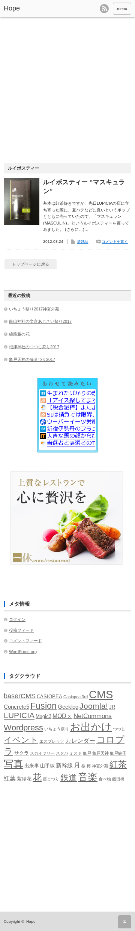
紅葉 (10, 778)
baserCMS (20, 696)
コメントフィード (25, 640)
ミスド (75, 753)
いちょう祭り (56, 729)
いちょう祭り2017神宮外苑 (34, 309)
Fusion (43, 706)
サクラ (21, 753)
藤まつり (51, 779)
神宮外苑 (100, 766)
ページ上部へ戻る (124, 921)
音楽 (88, 777)
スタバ (62, 753)
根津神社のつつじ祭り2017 (34, 346)
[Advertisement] (67, 92)
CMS (101, 694)
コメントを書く (115, 241)
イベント (21, 740)
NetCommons (93, 716)
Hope (12, 8)
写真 (13, 764)
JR (112, 707)
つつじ (119, 729)
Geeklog (68, 707)
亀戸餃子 (118, 753)
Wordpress (23, 727)
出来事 (31, 765)
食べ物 (105, 779)
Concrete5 (16, 707)
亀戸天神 (100, 753)
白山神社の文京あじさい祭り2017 (40, 321)
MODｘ (62, 716)
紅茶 (118, 764)
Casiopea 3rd (75, 697)
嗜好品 (82, 241)
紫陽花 (24, 779)
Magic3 (43, 716)
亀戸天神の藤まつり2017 (32, 359)
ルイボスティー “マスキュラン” (84, 187)
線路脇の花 (19, 334)
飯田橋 (118, 779)
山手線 (47, 765)
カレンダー (80, 740)
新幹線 (64, 765)
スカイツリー (42, 753)
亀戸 (87, 753)
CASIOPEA (49, 696)
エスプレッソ (51, 741)
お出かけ (91, 727)
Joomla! (94, 706)
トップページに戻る (30, 264)
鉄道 (68, 777)
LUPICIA (19, 715)
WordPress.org (23, 651)
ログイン (17, 619)
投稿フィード (21, 630)
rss (104, 8)
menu (122, 8)
